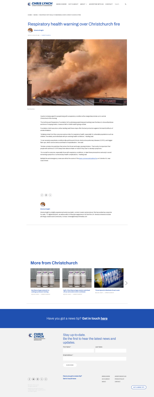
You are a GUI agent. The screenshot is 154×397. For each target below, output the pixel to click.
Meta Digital (33, 391)
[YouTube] (33, 379)
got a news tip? (138, 387)
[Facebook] (29, 379)
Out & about (106, 379)
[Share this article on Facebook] (42, 195)
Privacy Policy (119, 379)
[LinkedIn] (37, 379)
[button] (125, 4)
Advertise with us (120, 376)
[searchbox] (120, 4)
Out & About (73, 4)
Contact (109, 4)
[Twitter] (41, 379)
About (82, 4)
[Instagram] (45, 379)
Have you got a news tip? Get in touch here (72, 377)
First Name (67, 347)
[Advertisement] (77, 179)
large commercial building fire (88, 158)
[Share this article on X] (50, 195)
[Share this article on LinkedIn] (46, 195)
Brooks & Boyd (38, 388)
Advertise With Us (96, 4)
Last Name (98, 347)
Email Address (68, 355)
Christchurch (46, 35)
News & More (61, 4)
